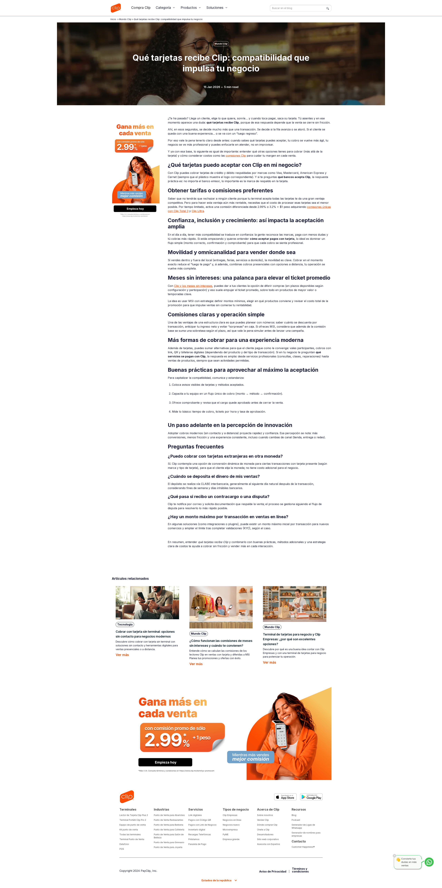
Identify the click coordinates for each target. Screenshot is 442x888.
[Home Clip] (126, 796)
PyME (225, 834)
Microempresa (230, 829)
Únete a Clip (263, 829)
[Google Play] (311, 796)
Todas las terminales (130, 834)
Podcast (296, 820)
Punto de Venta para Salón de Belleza (169, 836)
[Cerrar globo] (394, 855)
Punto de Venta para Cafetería (169, 829)
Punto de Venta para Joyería (168, 847)
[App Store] (285, 796)
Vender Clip (263, 820)
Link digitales (195, 815)
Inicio (113, 19)
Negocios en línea (232, 820)
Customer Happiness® (303, 847)
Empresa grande (231, 839)
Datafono (124, 844)
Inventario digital (196, 829)
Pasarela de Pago (197, 844)
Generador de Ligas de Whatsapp (303, 826)
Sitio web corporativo (268, 839)
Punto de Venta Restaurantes (168, 820)
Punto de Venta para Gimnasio (169, 842)
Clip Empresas (230, 815)
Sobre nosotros (265, 815)
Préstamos (193, 839)
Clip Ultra (198, 211)
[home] (115, 8)
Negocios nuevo (231, 824)
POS (121, 849)
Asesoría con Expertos (268, 844)
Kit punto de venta (128, 829)
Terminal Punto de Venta (131, 839)
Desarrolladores (265, 834)
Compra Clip (141, 8)
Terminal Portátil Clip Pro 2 (132, 820)
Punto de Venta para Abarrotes (169, 815)
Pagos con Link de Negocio (202, 824)
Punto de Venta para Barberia (168, 824)
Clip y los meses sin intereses (193, 286)
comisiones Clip (236, 155)
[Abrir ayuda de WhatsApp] (429, 862)
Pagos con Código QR (199, 820)
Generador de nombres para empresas (306, 834)
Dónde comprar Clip (267, 824)
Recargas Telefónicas (199, 834)
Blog (294, 815)
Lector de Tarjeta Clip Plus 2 (133, 815)
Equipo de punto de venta (132, 824)
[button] (165, 7)
